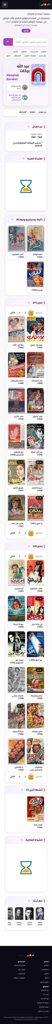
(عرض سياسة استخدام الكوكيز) (21, 23)
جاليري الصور (44, 982)
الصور (8, 55)
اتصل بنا (46, 994)
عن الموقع (45, 990)
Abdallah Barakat (12, 77)
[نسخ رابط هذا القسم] (28, 126)
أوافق (26, 30)
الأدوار (15, 51)
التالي (12, 312)
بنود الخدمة (45, 998)
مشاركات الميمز (30, 55)
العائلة (32, 112)
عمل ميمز (42, 55)
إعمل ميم (21, 969)
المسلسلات (34, 51)
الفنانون (24, 51)
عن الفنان (42, 112)
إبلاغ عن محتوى (43, 1011)
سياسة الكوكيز (44, 1007)
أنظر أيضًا (22, 112)
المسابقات (17, 55)
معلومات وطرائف (19, 977)
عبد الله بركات (23, 68)
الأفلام (43, 51)
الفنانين (46, 973)
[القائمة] (5, 5)
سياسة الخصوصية (43, 1002)
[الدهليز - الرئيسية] (45, 4)
